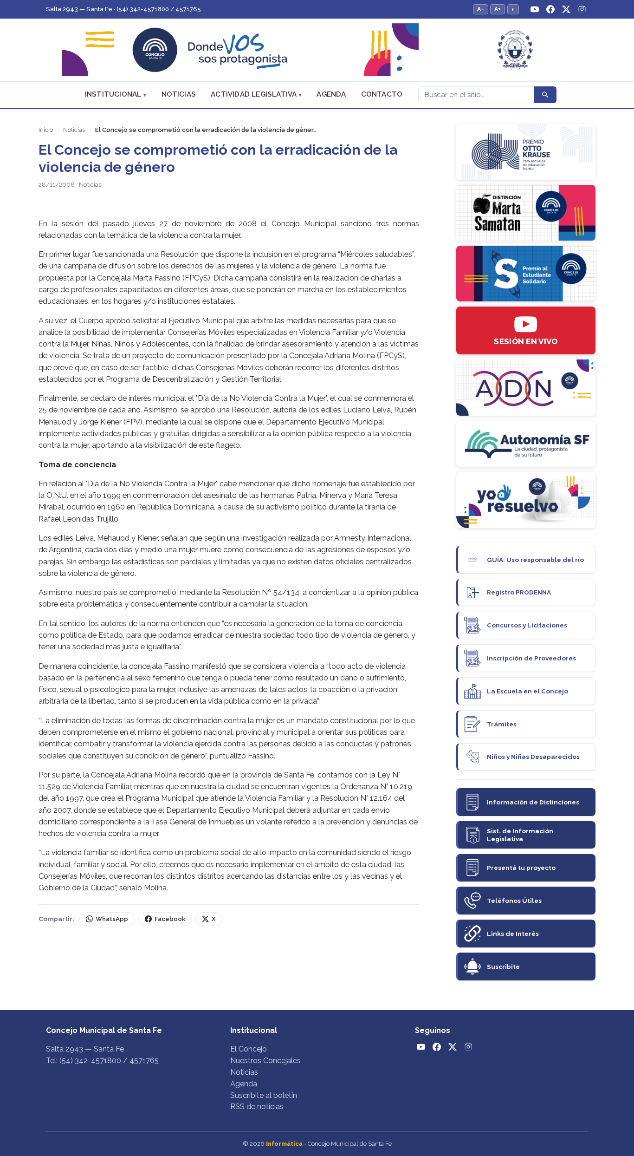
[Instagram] (582, 9)
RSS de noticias (257, 1106)
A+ (497, 9)
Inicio (46, 129)
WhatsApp (112, 918)
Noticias (179, 94)
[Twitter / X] (566, 9)
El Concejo (248, 1049)
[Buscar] (545, 94)
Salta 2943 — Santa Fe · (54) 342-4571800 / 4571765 (123, 9)
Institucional (113, 94)
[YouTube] (535, 9)
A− (480, 9)
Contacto (382, 94)
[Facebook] (550, 9)
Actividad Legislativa (254, 94)
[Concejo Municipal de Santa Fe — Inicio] (317, 50)
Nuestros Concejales (265, 1060)
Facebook (170, 918)
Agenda (331, 94)
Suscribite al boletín (263, 1095)
